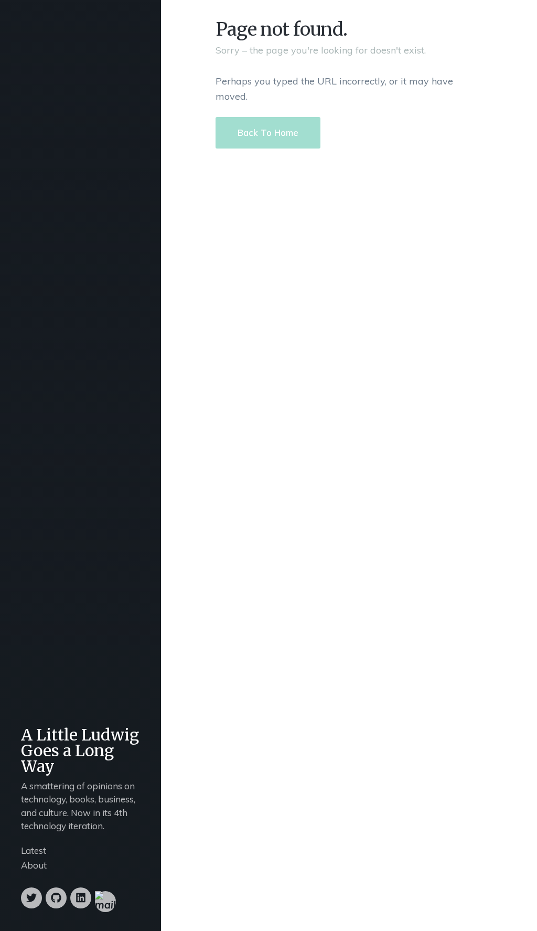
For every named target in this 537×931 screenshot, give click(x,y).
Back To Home (268, 132)
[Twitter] (31, 897)
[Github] (56, 897)
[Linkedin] (80, 897)
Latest (33, 850)
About (34, 865)
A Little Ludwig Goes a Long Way (80, 750)
